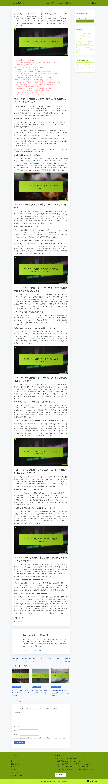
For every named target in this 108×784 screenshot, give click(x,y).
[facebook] (15, 618)
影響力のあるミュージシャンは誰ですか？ (27, 69)
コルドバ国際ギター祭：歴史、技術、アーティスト (70, 758)
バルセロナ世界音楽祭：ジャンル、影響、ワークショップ (72, 764)
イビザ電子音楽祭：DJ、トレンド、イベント (68, 761)
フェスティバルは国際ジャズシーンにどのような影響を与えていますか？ (34, 79)
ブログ (13, 767)
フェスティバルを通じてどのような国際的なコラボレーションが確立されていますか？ (38, 82)
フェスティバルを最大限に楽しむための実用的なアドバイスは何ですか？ (34, 90)
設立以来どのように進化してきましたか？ (27, 64)
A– (16, 781)
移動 (85, 21)
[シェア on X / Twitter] (95, 3)
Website (16, 734)
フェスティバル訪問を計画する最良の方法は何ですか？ (30, 92)
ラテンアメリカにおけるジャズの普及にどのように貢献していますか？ (34, 81)
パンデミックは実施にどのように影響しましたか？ (29, 86)
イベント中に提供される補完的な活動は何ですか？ (29, 75)
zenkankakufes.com (18, 3)
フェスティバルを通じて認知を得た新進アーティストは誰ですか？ (33, 71)
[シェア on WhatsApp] (96, 781)
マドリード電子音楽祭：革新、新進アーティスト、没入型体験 (60, 693)
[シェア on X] (91, 781)
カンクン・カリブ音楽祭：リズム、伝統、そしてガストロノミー (84, 67)
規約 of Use (14, 772)
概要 (52, 3)
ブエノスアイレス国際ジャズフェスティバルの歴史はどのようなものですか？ (35, 62)
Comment (17, 712)
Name (16, 727)
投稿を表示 (59, 3)
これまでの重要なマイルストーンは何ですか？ (28, 66)
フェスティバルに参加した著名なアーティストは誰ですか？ (31, 68)
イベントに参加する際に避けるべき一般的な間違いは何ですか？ (33, 94)
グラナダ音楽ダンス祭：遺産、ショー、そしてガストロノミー (73, 767)
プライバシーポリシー (17, 770)
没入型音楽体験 (16, 687)
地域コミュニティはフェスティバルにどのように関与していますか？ (34, 77)
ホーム (47, 3)
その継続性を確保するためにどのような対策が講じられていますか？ (34, 88)
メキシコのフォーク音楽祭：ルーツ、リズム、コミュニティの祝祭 (20, 693)
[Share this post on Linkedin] (23, 618)
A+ (12, 781)
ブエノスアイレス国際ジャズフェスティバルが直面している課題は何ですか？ (35, 84)
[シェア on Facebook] (93, 3)
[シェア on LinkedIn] (93, 781)
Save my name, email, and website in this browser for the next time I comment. (40, 738)
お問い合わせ (69, 3)
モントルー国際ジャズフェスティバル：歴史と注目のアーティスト (75, 770)
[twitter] (19, 618)
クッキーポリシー (16, 775)
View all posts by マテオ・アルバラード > (35, 650)
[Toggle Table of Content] (58, 60)
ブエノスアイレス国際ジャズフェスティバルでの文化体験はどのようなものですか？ (37, 73)
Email (16, 730)
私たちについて (15, 761)
